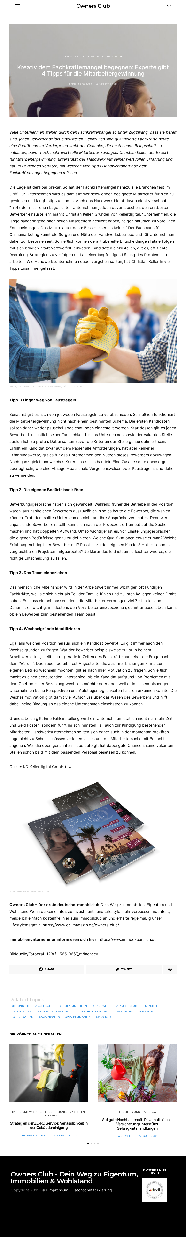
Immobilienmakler (93, 1011)
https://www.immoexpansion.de (127, 939)
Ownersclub (50, 1017)
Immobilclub (127, 1006)
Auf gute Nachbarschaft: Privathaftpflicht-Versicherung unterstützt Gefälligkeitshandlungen (137, 1123)
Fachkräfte (45, 1006)
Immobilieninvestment (55, 1011)
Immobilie (151, 1006)
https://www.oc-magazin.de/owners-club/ (81, 924)
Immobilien (23, 1011)
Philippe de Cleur (33, 1135)
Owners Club (93, 6)
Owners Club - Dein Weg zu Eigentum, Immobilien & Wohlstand (74, 1177)
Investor (146, 1011)
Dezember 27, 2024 (64, 1135)
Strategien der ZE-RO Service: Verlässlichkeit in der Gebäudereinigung (49, 1125)
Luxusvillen (24, 1017)
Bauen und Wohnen (26, 1112)
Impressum (58, 1190)
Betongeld (21, 1006)
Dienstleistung (75, 56)
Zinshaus (104, 1017)
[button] (88, 1143)
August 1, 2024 (149, 1136)
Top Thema (49, 1115)
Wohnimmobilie (78, 1017)
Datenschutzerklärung (92, 1190)
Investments (124, 1011)
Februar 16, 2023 (80, 84)
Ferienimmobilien (74, 1006)
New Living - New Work (105, 56)
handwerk (102, 1006)
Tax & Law (149, 1112)
